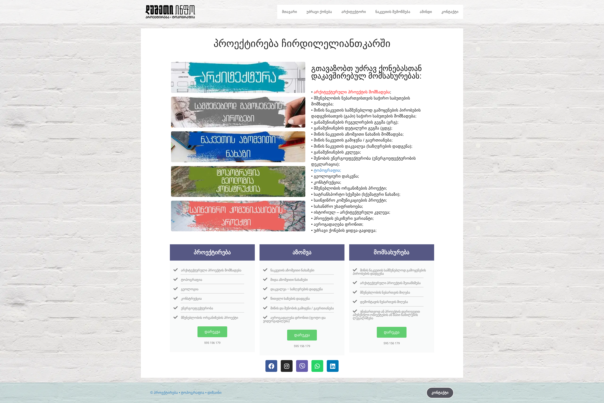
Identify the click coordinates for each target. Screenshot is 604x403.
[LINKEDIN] (333, 366)
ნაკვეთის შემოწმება (392, 12)
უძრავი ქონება (319, 12)
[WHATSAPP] (317, 366)
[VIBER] (302, 366)
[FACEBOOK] (271, 366)
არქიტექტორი (353, 12)
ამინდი (426, 12)
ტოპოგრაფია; (327, 170)
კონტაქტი (449, 12)
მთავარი (289, 12)
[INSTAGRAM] (287, 366)
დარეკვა (212, 332)
